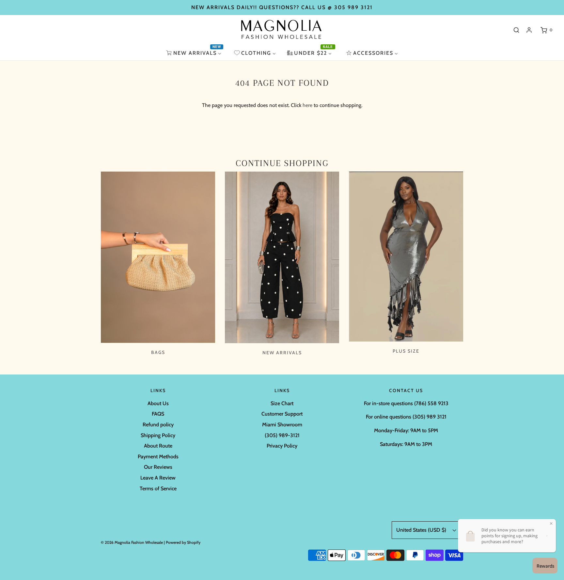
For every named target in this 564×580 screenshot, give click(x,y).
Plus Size (406, 351)
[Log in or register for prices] (529, 30)
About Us (158, 403)
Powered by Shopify (183, 542)
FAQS (158, 414)
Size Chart (282, 403)
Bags (158, 352)
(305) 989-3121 (282, 435)
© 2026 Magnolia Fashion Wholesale (132, 542)
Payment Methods (158, 456)
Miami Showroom (282, 424)
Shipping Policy (158, 435)
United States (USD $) (421, 530)
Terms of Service (158, 488)
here (307, 105)
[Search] (516, 30)
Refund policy (158, 424)
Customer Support (282, 414)
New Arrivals (282, 353)
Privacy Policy (282, 446)
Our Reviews (158, 467)
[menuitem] (194, 53)
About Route (158, 446)
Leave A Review (158, 478)
